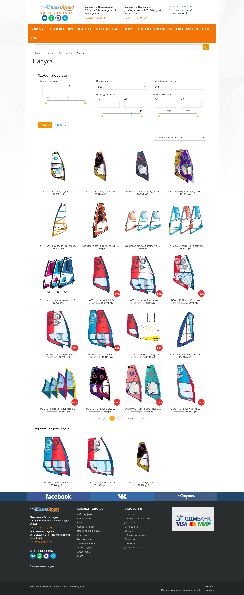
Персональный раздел (42, 566)
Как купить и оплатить (137, 518)
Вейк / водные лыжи (88, 530)
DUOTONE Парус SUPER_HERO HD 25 (145, 191)
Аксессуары (83, 551)
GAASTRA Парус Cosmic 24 (101, 354)
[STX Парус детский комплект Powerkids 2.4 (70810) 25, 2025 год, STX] (185, 220)
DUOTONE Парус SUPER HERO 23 (143, 408)
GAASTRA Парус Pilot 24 (101, 300)
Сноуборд (82, 535)
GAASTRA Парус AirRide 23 (185, 408)
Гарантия (129, 539)
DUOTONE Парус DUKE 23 (100, 408)
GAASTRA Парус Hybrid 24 (58, 354)
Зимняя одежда (86, 543)
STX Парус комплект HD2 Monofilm (59, 245)
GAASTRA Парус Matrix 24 (143, 300)
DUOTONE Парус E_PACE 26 (58, 191)
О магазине (131, 526)
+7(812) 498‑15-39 (95, 18)
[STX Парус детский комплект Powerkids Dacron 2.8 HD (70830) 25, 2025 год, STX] (101, 220)
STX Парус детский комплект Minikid (145, 245)
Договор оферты (133, 547)
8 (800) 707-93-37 (56, 13)
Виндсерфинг (85, 518)
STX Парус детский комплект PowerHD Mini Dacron (69, 300)
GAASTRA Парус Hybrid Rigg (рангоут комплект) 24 (153, 354)
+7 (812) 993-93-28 (135, 18)
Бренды (128, 530)
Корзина (177, 10)
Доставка (129, 522)
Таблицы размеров (135, 535)
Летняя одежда (85, 547)
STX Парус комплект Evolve (185, 354)
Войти (176, 6)
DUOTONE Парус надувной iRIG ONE (60, 408)
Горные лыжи (85, 539)
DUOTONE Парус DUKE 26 (100, 191)
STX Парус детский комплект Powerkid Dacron (108, 245)
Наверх (209, 586)
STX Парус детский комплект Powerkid (188, 245)
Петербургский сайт (203, 589)
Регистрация (187, 6)
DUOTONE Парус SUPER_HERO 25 (185, 191)
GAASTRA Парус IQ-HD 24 (185, 300)
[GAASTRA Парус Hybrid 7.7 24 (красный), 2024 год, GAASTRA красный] (100, 457)
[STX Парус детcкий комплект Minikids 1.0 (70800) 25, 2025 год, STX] (143, 220)
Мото (80, 555)
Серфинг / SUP (85, 526)
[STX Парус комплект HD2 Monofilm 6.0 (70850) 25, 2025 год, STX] (58, 220)
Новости (129, 514)
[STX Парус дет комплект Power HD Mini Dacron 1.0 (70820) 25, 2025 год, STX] (58, 275)
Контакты (129, 543)
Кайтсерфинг (84, 514)
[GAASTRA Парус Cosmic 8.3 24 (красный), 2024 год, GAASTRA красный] (57, 457)
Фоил (80, 522)
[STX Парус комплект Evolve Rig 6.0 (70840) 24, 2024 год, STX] (185, 329)
